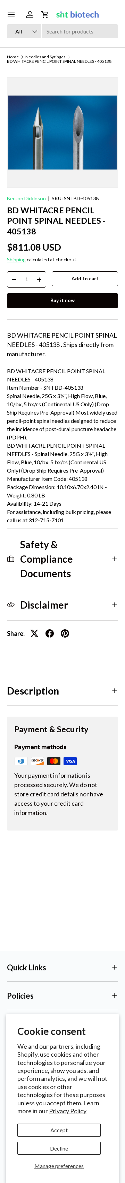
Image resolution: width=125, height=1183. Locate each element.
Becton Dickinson (26, 198)
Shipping (16, 259)
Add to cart (85, 278)
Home (13, 57)
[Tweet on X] (34, 633)
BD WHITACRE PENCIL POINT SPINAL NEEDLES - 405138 (59, 61)
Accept (59, 1130)
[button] (45, 14)
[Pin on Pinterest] (65, 633)
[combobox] (62, 31)
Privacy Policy (67, 1111)
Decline (59, 1148)
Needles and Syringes (45, 57)
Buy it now (62, 300)
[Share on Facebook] (49, 633)
